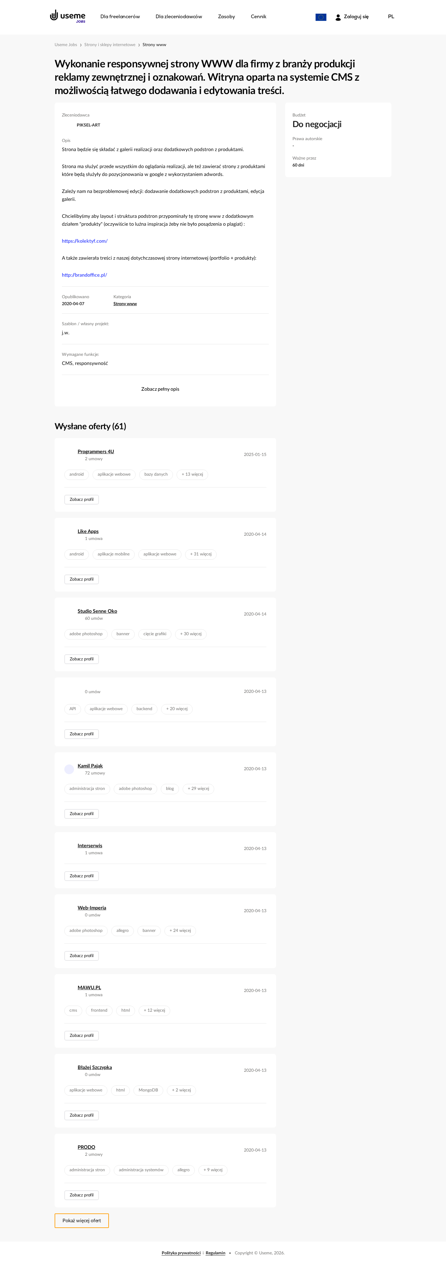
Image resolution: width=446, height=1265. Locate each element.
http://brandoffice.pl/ (84, 275)
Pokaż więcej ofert (82, 1220)
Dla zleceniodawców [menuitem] (179, 17)
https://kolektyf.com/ (85, 241)
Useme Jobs (66, 45)
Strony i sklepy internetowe (109, 45)
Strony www (154, 45)
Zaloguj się (356, 17)
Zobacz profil (81, 500)
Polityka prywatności (181, 1253)
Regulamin (215, 1253)
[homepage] (67, 16)
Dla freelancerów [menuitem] (120, 17)
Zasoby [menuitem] (226, 17)
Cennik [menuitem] (258, 17)
